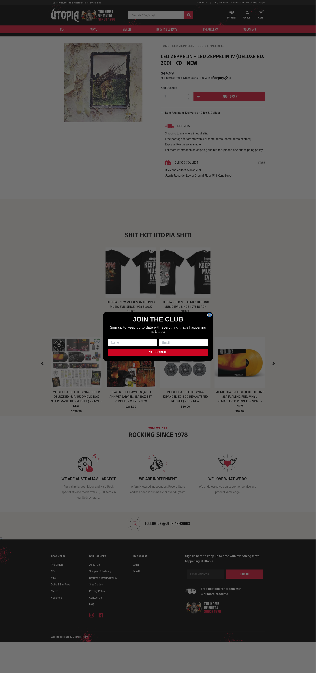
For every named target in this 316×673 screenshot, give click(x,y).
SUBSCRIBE (158, 352)
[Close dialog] (209, 315)
